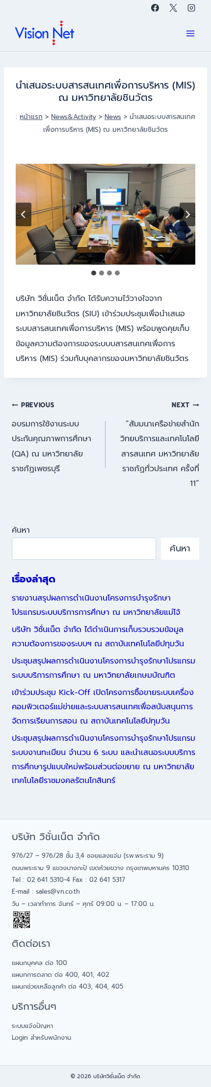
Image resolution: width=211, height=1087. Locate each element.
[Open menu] (190, 33)
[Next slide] (187, 214)
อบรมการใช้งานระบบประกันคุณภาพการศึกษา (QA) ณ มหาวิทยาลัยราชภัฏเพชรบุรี (51, 437)
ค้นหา (21, 530)
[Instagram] (191, 8)
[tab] (93, 273)
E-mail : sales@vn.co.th (46, 891)
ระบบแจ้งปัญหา (32, 1025)
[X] (173, 8)
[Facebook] (155, 8)
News (113, 117)
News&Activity (73, 117)
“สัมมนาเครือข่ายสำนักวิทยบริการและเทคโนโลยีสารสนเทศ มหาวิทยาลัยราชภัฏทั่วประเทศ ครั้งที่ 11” (159, 444)
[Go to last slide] (23, 214)
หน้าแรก (31, 117)
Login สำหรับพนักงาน (41, 1037)
